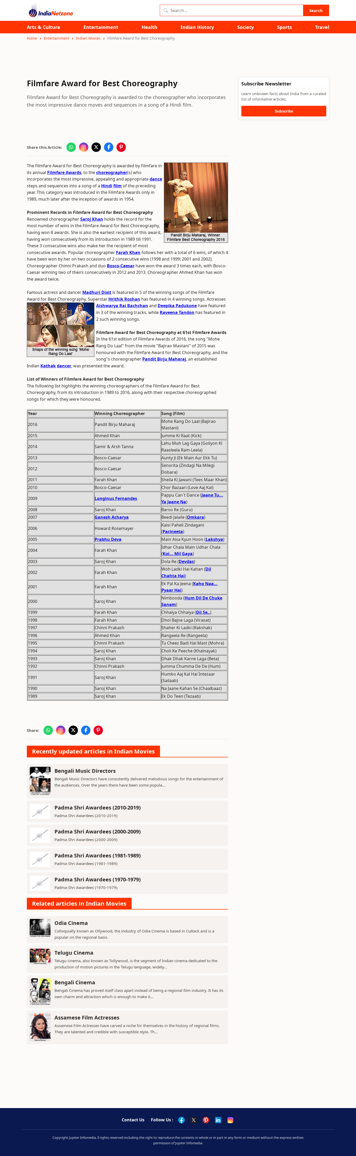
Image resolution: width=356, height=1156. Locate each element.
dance (156, 179)
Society (245, 27)
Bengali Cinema (74, 982)
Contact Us (133, 1120)
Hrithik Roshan (124, 299)
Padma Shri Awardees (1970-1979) (97, 879)
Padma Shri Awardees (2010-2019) (97, 807)
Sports (284, 27)
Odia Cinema (71, 922)
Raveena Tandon (177, 312)
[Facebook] (181, 1120)
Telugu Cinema (73, 952)
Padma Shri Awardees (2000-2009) (97, 831)
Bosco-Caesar (120, 266)
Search (316, 10)
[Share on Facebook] (108, 147)
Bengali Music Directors (85, 770)
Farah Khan (128, 252)
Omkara (195, 517)
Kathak (48, 366)
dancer (64, 366)
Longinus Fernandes (116, 498)
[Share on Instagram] (83, 147)
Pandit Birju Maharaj (164, 359)
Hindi (106, 186)
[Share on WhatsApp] (71, 147)
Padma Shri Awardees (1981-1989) (97, 855)
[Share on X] (96, 147)
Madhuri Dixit (96, 292)
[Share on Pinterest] (121, 147)
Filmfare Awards (64, 172)
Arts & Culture (43, 27)
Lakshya (214, 539)
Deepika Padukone (177, 305)
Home (32, 38)
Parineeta (173, 531)
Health (149, 27)
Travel (322, 27)
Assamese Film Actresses (86, 1017)
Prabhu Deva (108, 539)
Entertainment (100, 27)
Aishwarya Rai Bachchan (122, 305)
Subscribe (284, 111)
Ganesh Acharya (112, 517)
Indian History (197, 27)
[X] (193, 1120)
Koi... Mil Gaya (178, 554)
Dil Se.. (203, 612)
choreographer (111, 172)
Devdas (186, 561)
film (117, 186)
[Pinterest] (206, 1120)
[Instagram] (230, 1120)
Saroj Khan (91, 219)
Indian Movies (88, 38)
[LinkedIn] (218, 1120)
